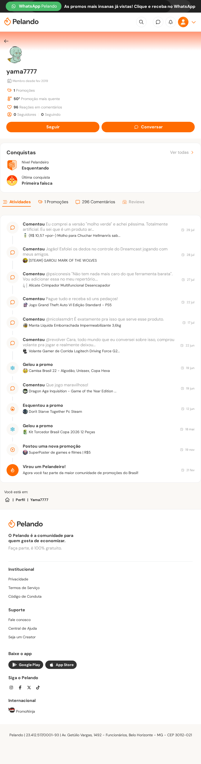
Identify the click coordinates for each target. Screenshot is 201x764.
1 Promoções (56, 202)
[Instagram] (12, 688)
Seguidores (25, 114)
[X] (30, 688)
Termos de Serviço (24, 587)
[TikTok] (39, 688)
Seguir (53, 127)
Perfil (20, 499)
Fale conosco (19, 619)
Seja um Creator (22, 637)
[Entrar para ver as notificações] (170, 22)
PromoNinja (25, 711)
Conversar (152, 127)
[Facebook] (21, 688)
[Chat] (158, 22)
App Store (65, 664)
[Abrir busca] (141, 22)
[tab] (16, 203)
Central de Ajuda (22, 628)
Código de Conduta (25, 596)
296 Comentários (98, 202)
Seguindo (50, 114)
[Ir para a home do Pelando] (21, 22)
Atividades (20, 202)
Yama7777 (39, 499)
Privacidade (18, 579)
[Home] (7, 500)
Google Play (29, 664)
